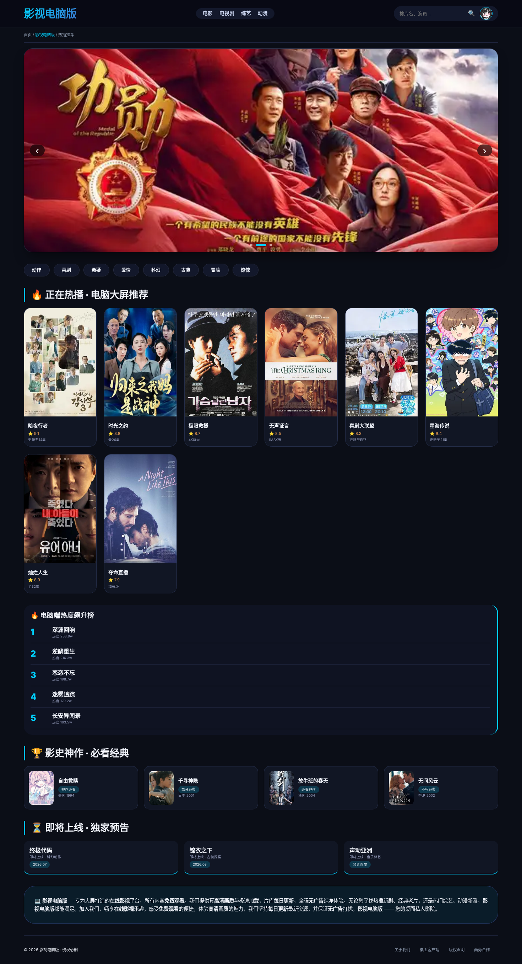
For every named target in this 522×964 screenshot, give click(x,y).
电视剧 (226, 13)
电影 (208, 13)
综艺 (246, 13)
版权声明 (456, 949)
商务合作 (482, 949)
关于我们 (402, 949)
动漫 (263, 13)
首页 (28, 34)
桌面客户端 (429, 949)
